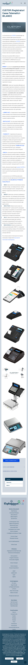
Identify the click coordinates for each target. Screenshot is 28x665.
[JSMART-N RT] (14, 314)
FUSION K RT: (6, 134)
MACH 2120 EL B (7, 225)
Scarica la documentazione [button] (10, 460)
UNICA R (6, 194)
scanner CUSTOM (20, 167)
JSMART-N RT (6, 112)
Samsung (8, 482)
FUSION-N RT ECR (20, 145)
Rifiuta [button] (14, 661)
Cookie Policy (20, 652)
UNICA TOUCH (7, 206)
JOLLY (5, 217)
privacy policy (19, 655)
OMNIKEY (4, 66)
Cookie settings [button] (9, 658)
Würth (8, 485)
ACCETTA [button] (20, 658)
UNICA (5, 184)
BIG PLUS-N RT (6, 121)
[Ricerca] (21, 3)
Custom (8, 479)
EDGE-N (5, 152)
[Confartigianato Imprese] (7, 3)
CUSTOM (14, 35)
